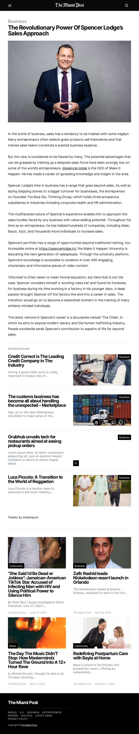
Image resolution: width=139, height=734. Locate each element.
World (12, 712)
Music (12, 645)
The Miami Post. (29, 725)
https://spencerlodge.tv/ (57, 248)
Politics (26, 715)
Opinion (13, 715)
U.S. (22, 712)
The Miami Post (17, 612)
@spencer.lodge (74, 168)
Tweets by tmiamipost (23, 517)
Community (16, 565)
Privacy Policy (18, 718)
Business (17, 21)
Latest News (43, 715)
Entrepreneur (52, 712)
